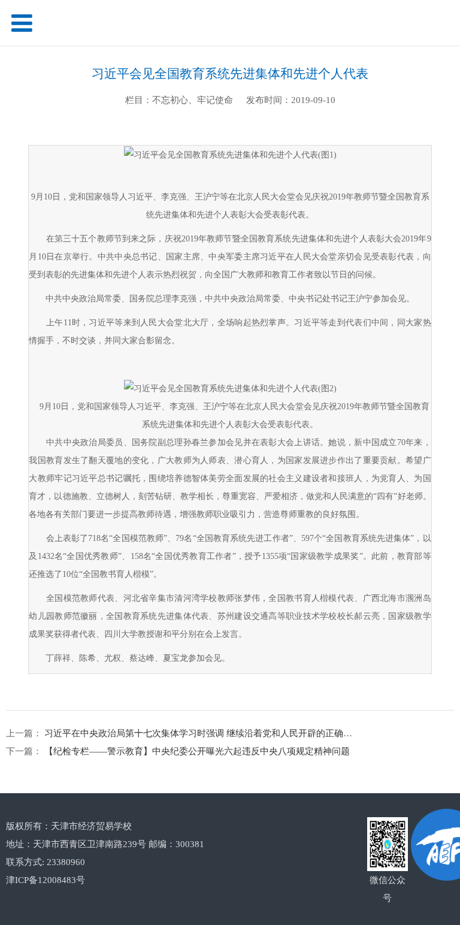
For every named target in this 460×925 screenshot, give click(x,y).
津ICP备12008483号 (45, 880)
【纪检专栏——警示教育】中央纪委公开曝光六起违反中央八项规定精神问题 (196, 751)
